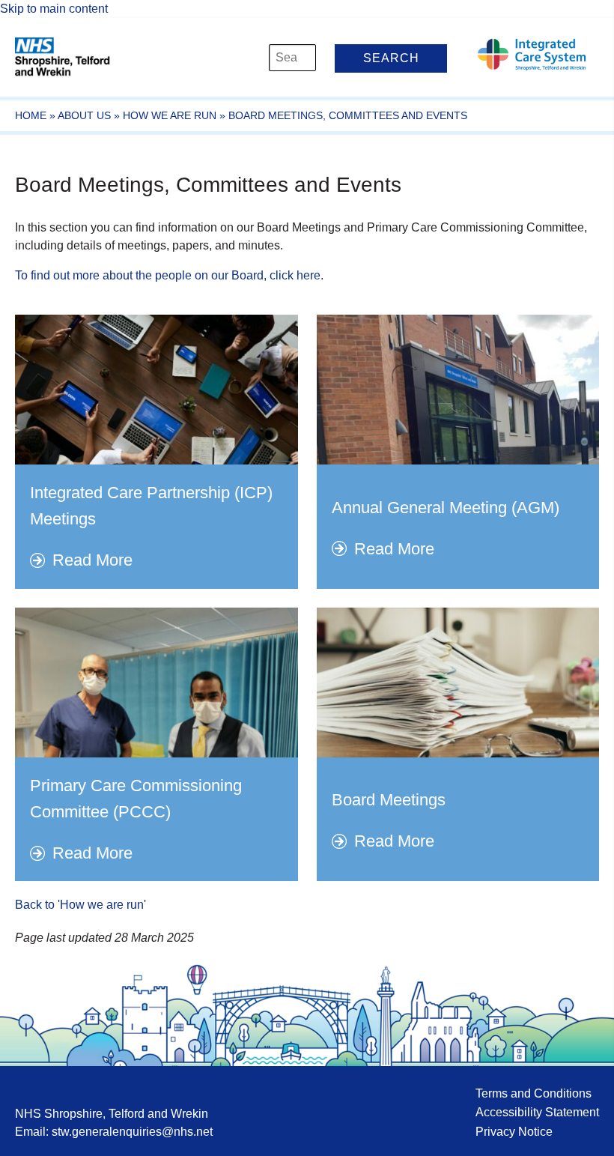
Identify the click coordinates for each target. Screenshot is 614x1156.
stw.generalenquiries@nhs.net (132, 1131)
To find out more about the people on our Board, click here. (169, 275)
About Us (84, 115)
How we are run (169, 115)
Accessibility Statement (537, 1112)
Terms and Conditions (533, 1093)
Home (30, 115)
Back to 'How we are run (79, 904)
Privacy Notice (514, 1131)
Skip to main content (54, 8)
